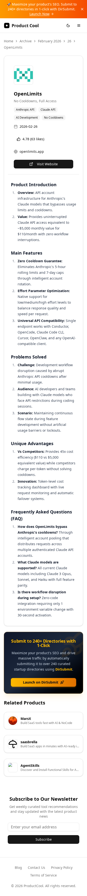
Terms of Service (43, 875)
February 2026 (49, 41)
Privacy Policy (61, 867)
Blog (18, 867)
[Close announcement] (82, 9)
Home (8, 41)
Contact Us (36, 867)
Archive (26, 41)
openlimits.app (32, 151)
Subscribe (44, 839)
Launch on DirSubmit (40, 682)
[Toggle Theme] (68, 25)
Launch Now (39, 14)
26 (69, 41)
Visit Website (47, 164)
